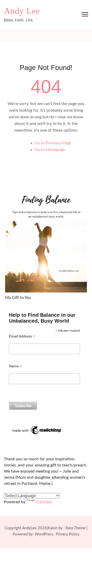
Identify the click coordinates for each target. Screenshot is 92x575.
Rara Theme (75, 528)
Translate (44, 502)
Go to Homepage (49, 150)
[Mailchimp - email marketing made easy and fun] (37, 427)
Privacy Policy (67, 534)
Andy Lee (22, 11)
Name (15, 366)
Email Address (22, 336)
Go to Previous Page (52, 143)
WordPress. (44, 534)
